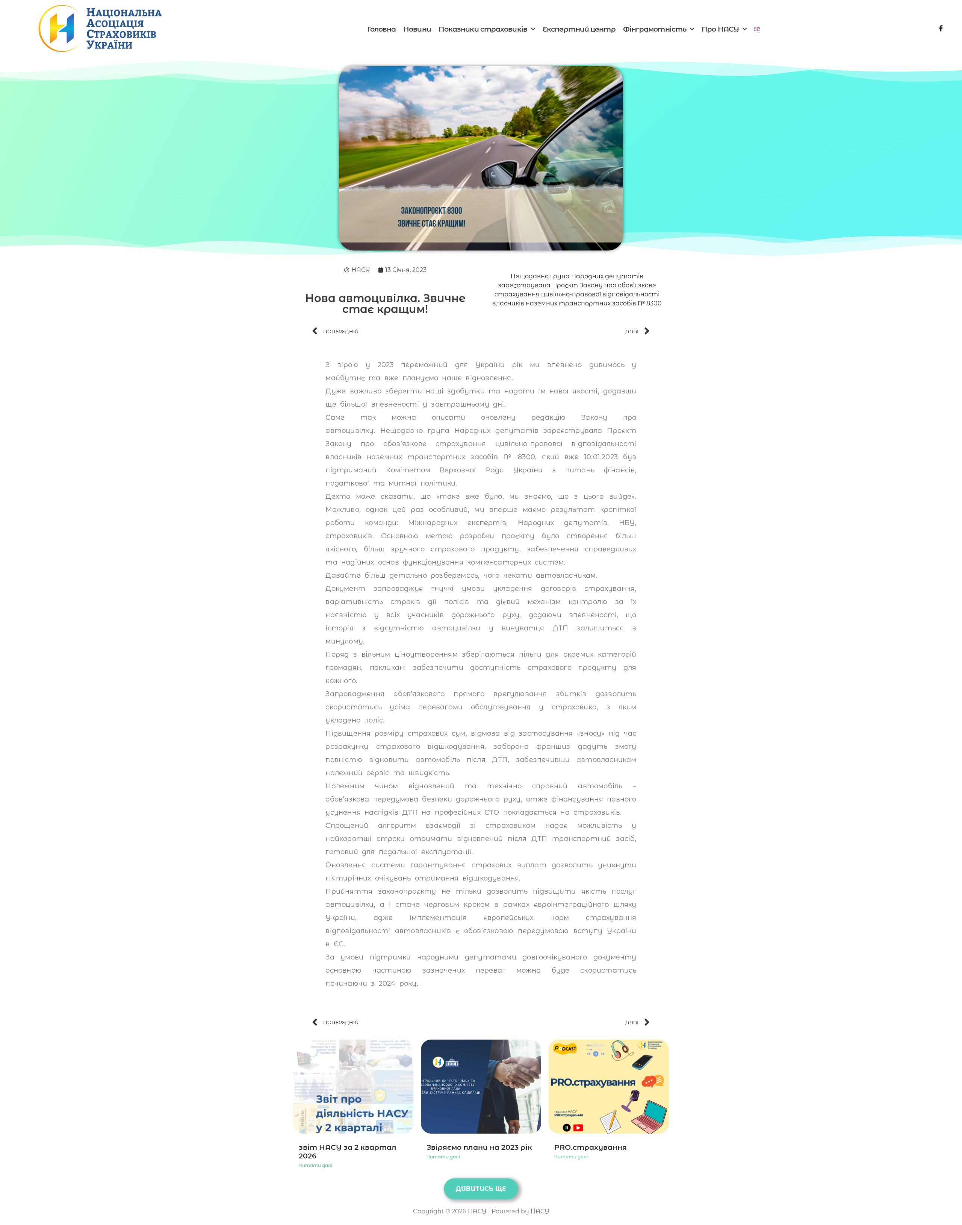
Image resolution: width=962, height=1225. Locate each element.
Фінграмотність (654, 29)
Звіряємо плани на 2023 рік (479, 1147)
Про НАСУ (720, 29)
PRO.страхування (590, 1147)
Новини (417, 29)
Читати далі (315, 1165)
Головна (381, 29)
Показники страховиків (483, 29)
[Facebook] (941, 29)
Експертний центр (579, 29)
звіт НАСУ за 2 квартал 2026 (347, 1151)
